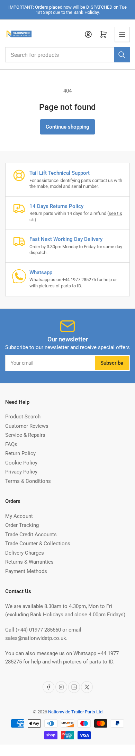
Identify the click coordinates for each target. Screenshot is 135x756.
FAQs (11, 444)
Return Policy (20, 453)
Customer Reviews (26, 426)
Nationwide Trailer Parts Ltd (75, 711)
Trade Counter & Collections (37, 543)
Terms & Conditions (28, 481)
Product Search (22, 417)
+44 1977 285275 (79, 279)
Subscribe (111, 363)
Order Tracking (22, 525)
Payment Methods (26, 571)
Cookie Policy (21, 463)
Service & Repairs (25, 435)
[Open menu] (122, 34)
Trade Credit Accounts (31, 534)
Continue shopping (67, 127)
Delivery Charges (24, 553)
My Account (19, 516)
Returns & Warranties (29, 562)
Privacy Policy (21, 472)
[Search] (121, 54)
